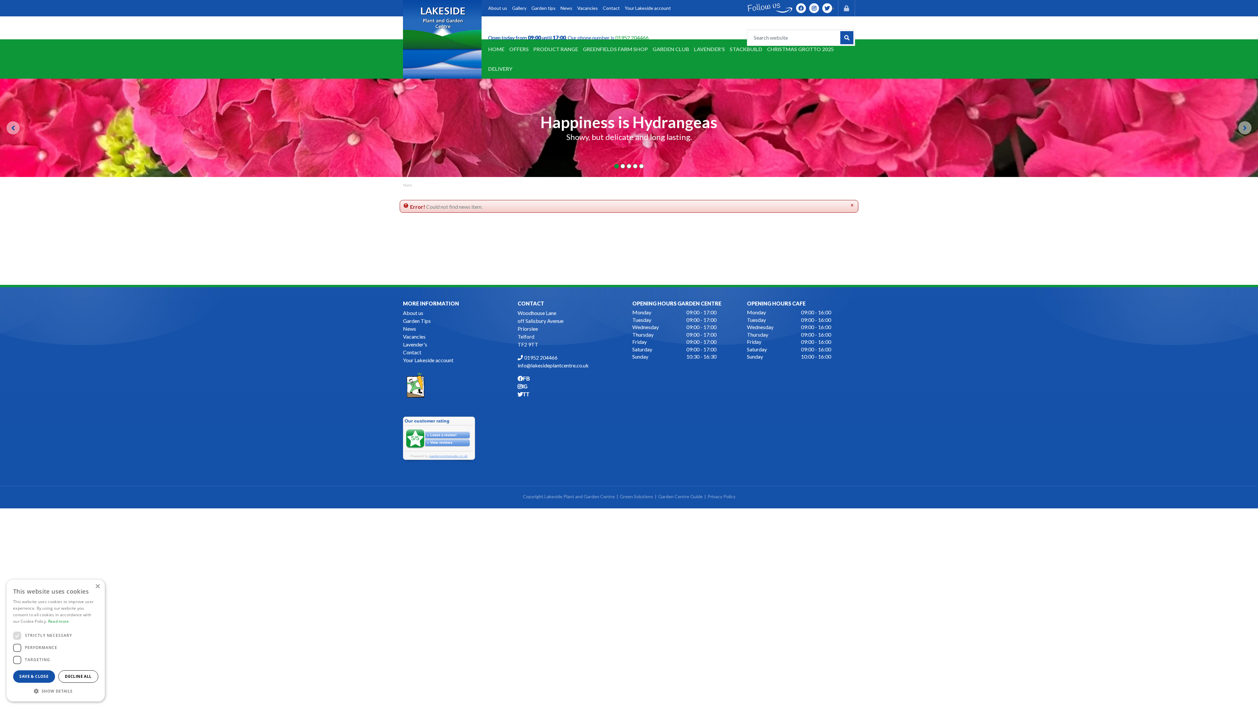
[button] (55, 691)
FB (801, 8)
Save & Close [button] (33, 676)
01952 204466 (632, 37)
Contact (412, 352)
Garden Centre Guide (680, 496)
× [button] (97, 586)
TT (827, 8)
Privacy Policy (721, 496)
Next (1244, 127)
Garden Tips (417, 321)
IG (814, 8)
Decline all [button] (78, 676)
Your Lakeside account (428, 360)
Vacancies (414, 336)
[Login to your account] (846, 8)
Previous (13, 127)
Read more (58, 621)
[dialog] (56, 640)
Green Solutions (636, 496)
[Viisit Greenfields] (415, 384)
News (409, 328)
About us (413, 313)
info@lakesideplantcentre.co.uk (553, 365)
